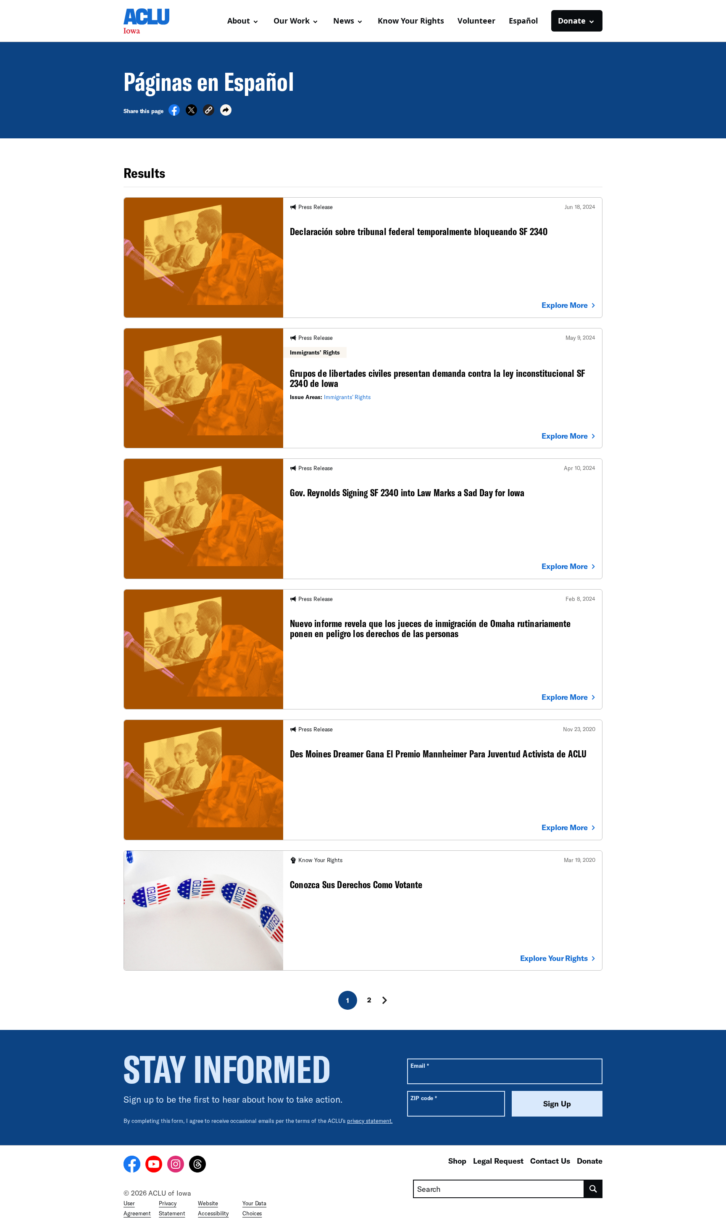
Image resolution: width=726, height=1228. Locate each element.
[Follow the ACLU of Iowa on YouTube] (153, 1165)
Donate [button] (572, 21)
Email (419, 1065)
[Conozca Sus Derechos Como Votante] (363, 910)
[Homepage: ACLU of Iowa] (153, 21)
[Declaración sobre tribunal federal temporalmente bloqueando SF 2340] (363, 257)
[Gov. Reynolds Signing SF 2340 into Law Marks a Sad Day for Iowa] (363, 518)
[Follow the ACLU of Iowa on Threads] (197, 1165)
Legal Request (498, 1160)
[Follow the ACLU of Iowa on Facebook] (132, 1165)
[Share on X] (191, 113)
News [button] (343, 21)
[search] (593, 1189)
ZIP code (423, 1097)
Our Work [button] (292, 21)
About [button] (238, 21)
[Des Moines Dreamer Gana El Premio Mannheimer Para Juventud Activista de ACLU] (363, 779)
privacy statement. (370, 1120)
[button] (208, 111)
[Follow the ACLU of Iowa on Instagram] (175, 1165)
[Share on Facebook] (174, 113)
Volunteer (476, 21)
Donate (589, 1160)
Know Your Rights (411, 21)
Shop (457, 1160)
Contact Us (550, 1160)
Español (523, 21)
